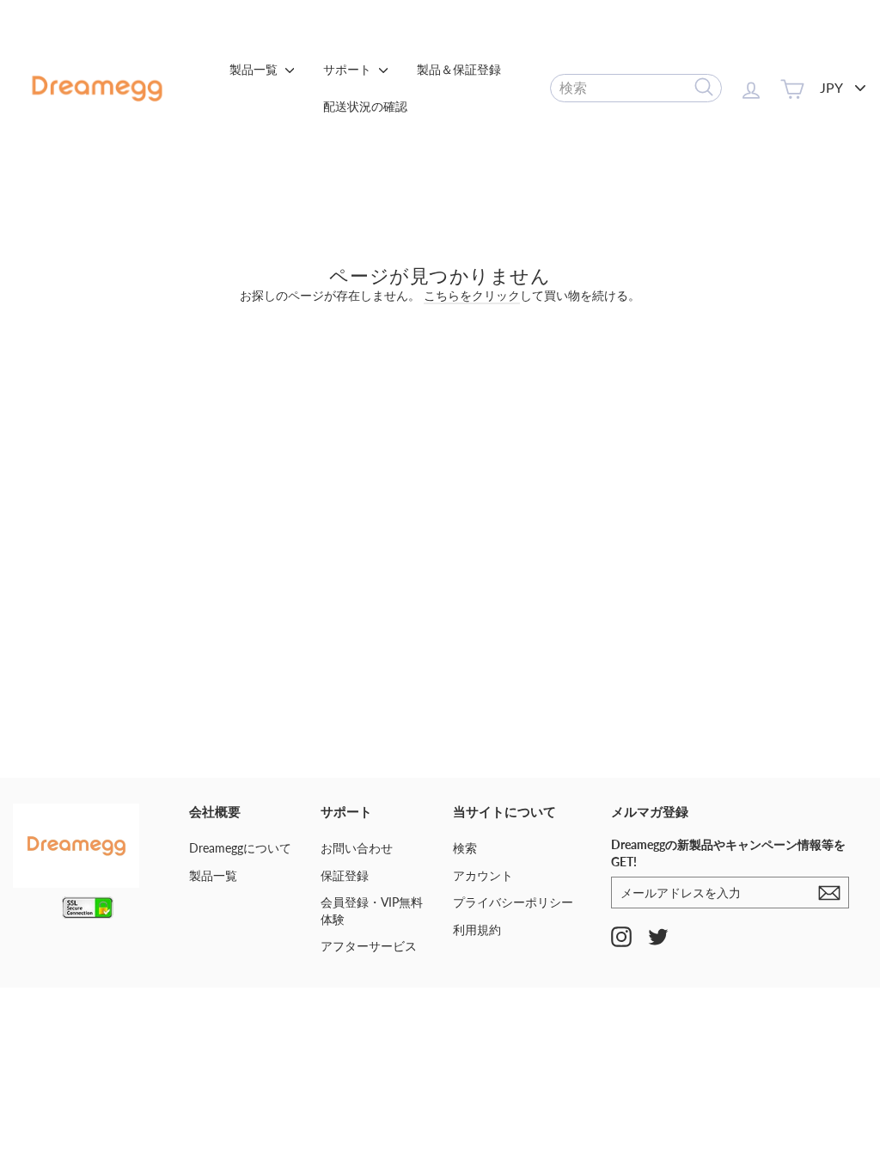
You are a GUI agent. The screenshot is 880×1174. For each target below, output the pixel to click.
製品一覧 (255, 69)
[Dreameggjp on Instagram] (621, 936)
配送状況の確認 (365, 106)
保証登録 (345, 875)
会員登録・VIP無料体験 (372, 910)
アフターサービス (369, 946)
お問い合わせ (357, 848)
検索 (465, 848)
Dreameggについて (240, 848)
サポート (349, 69)
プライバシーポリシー (513, 902)
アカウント (483, 875)
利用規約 (477, 929)
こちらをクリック (472, 295)
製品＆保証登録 (459, 69)
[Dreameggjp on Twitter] (658, 936)
